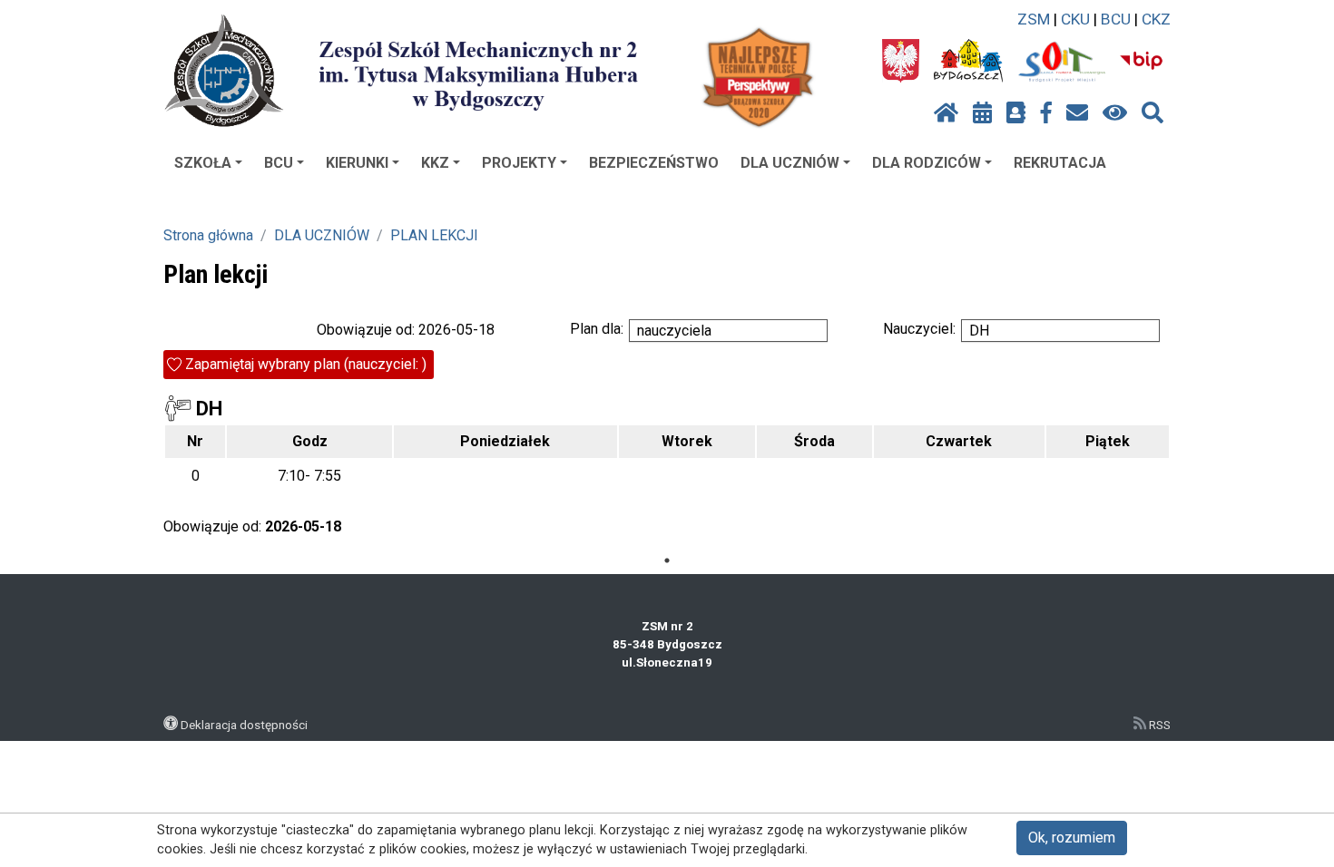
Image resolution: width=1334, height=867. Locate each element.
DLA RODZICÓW (926, 162)
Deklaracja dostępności (244, 724)
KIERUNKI (357, 162)
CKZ (1156, 19)
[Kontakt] (1077, 113)
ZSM (1033, 19)
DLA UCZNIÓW (790, 162)
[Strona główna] (946, 113)
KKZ (435, 162)
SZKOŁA (202, 162)
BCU (1116, 19)
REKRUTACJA (1060, 162)
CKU (1075, 19)
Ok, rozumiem (1071, 837)
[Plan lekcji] (982, 113)
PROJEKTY (519, 162)
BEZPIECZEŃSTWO (654, 162)
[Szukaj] (1152, 113)
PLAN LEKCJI (434, 235)
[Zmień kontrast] (1114, 113)
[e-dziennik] (1016, 113)
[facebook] (1046, 113)
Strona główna (208, 235)
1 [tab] (667, 560)
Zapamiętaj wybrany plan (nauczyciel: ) (306, 364)
